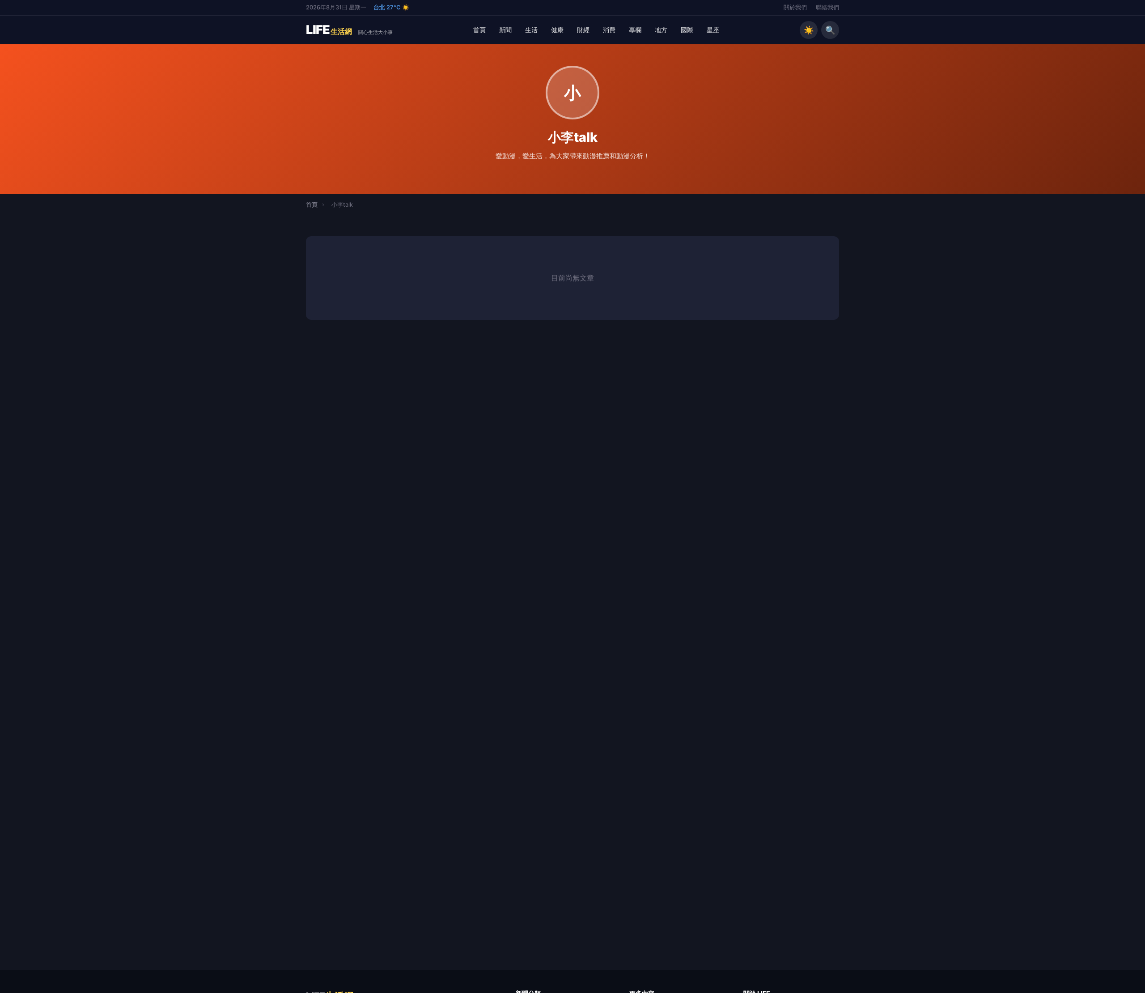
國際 (687, 30)
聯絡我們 (827, 7)
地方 (661, 30)
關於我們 (795, 7)
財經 (583, 30)
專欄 (635, 30)
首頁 (479, 30)
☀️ (809, 30)
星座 (713, 30)
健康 (557, 30)
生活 (531, 30)
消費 (609, 30)
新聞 (505, 30)
